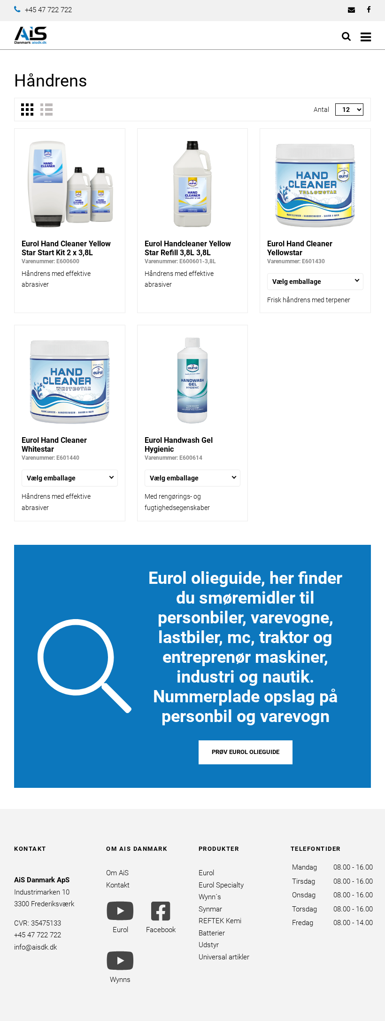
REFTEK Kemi (220, 921)
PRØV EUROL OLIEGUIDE (245, 751)
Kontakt (118, 885)
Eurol (206, 873)
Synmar (210, 909)
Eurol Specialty (221, 885)
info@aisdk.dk (35, 947)
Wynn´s (210, 897)
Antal (321, 109)
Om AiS (117, 873)
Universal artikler (224, 957)
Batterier (212, 933)
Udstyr (209, 945)
